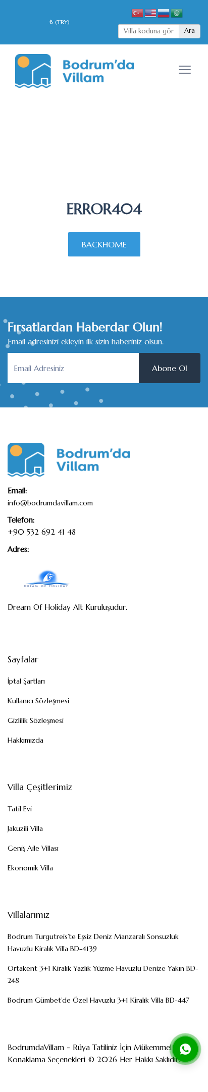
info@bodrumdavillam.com (50, 502)
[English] (151, 12)
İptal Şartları (26, 681)
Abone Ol (169, 368)
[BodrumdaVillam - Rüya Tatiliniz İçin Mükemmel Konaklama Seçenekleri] (74, 69)
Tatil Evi (20, 808)
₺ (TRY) (59, 22)
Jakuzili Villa (25, 828)
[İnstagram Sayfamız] (171, 1075)
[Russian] (164, 12)
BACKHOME (104, 244)
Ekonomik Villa (30, 867)
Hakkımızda (25, 740)
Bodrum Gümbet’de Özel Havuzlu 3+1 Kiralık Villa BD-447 (98, 1000)
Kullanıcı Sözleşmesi (38, 700)
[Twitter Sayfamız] (154, 1075)
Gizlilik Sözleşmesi (36, 720)
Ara (189, 30)
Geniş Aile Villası (33, 848)
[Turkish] (137, 12)
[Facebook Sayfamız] (138, 1075)
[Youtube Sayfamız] (188, 1075)
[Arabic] (177, 12)
